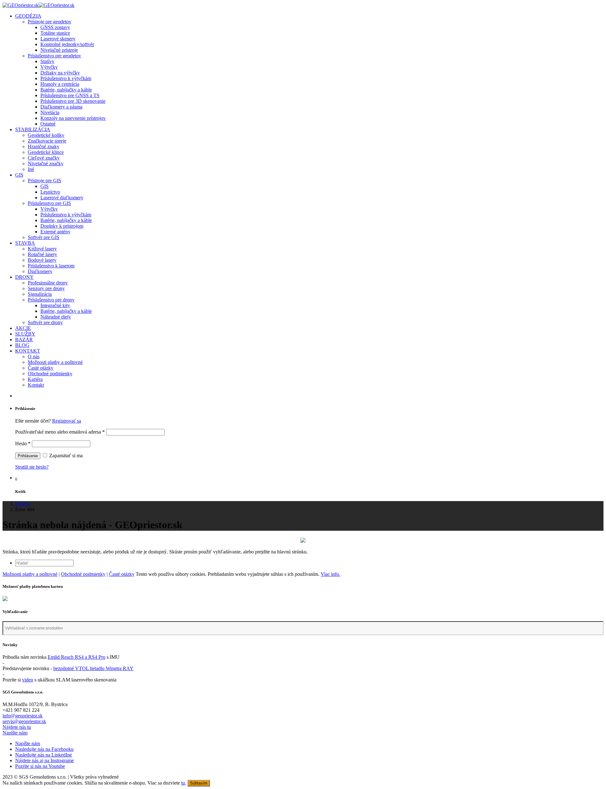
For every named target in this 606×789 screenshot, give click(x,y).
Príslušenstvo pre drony (51, 299)
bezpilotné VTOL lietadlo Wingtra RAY (93, 668)
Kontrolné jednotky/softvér (67, 44)
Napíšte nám (15, 732)
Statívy (47, 61)
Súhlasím (198, 783)
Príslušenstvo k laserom (51, 265)
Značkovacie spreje (47, 140)
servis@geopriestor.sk (24, 721)
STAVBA (25, 243)
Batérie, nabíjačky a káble (66, 89)
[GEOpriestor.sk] (38, 5)
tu (183, 783)
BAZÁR (24, 339)
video (27, 679)
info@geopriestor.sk (23, 715)
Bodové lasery (42, 260)
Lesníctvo (50, 192)
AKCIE (23, 328)
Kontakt (36, 385)
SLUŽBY (25, 333)
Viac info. (330, 574)
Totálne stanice (55, 33)
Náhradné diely (55, 316)
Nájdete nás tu (17, 727)
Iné (31, 169)
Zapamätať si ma (65, 455)
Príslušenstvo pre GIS (49, 203)
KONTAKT (27, 351)
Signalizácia (40, 294)
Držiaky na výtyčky (60, 72)
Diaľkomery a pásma (61, 106)
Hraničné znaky (43, 146)
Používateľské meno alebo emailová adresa (60, 432)
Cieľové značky (44, 158)
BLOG (22, 345)
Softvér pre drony (45, 322)
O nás (33, 356)
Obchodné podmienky (50, 373)
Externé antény (55, 231)
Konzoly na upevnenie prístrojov (73, 118)
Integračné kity (55, 305)
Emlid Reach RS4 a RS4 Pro (76, 657)
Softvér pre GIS (43, 237)
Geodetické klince (46, 152)
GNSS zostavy (55, 27)
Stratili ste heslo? (32, 467)
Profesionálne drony (48, 282)
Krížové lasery (42, 248)
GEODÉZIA (28, 16)
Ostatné (48, 123)
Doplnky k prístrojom (61, 226)
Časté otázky (40, 368)
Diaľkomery (40, 271)
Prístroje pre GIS (44, 180)
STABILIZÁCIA (32, 129)
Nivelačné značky (45, 163)
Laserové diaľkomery (61, 197)
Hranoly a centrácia (59, 84)
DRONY (24, 277)
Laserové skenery (57, 38)
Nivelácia (49, 112)
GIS (19, 175)
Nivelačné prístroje (59, 50)
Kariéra (35, 379)
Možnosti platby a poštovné (55, 362)
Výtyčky (49, 67)
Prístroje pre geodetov (49, 21)
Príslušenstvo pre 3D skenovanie (72, 101)
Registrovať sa (66, 421)
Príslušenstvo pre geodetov (54, 55)
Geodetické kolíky (46, 135)
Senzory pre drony (46, 288)
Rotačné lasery (42, 254)
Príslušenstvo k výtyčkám (65, 78)
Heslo (23, 443)
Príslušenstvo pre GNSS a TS (69, 95)
